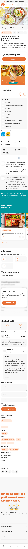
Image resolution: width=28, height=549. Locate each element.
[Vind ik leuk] (18, 32)
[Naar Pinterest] (23, 513)
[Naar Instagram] (19, 513)
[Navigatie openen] (25, 4)
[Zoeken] (18, 4)
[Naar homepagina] (7, 5)
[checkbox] (18, 158)
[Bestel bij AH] (3, 134)
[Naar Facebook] (26, 513)
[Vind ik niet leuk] (21, 32)
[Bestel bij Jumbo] (8, 134)
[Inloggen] (22, 4)
